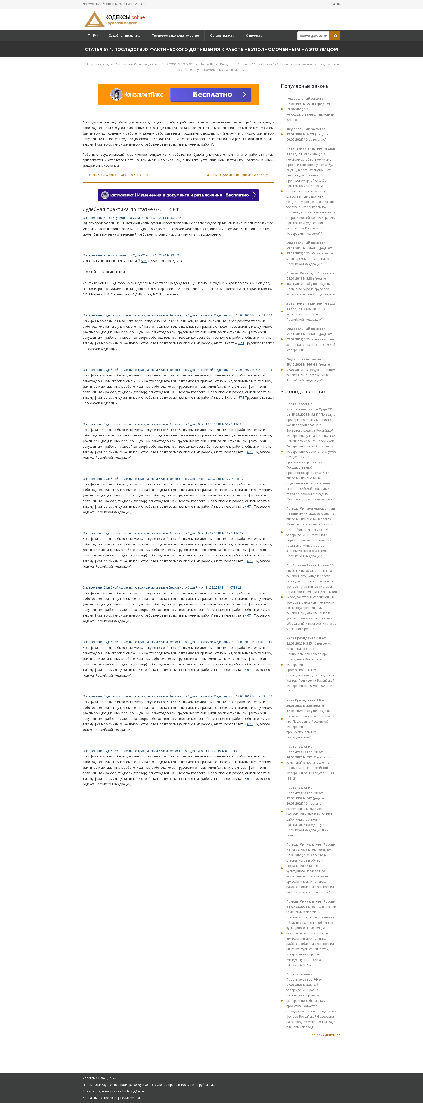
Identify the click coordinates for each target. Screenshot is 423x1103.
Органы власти (222, 35)
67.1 (133, 229)
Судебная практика (125, 35)
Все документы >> (325, 1035)
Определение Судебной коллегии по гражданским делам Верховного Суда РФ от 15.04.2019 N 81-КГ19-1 (161, 751)
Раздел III (228, 64)
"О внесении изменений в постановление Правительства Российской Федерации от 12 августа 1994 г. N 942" (310, 762)
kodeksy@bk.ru (133, 1091)
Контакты (333, 4)
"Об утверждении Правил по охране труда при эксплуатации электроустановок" (311, 283)
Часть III (207, 64)
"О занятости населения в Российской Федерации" (311, 311)
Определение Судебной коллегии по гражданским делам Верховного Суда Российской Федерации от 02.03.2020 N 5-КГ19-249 (177, 315)
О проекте (254, 35)
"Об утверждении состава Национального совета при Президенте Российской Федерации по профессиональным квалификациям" (310, 718)
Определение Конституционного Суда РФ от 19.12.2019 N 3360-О (132, 217)
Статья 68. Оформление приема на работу (235, 175)
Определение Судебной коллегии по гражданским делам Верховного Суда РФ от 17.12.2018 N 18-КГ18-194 (163, 533)
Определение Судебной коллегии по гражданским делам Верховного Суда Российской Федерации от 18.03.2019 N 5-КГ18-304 (177, 696)
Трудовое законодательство (175, 35)
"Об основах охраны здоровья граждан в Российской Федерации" (310, 339)
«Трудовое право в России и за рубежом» (182, 1084)
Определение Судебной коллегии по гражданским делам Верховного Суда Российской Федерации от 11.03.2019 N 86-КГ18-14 (177, 642)
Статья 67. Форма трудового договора (118, 175)
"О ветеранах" (307, 134)
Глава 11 (249, 64)
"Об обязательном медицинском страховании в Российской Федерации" (309, 253)
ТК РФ (93, 35)
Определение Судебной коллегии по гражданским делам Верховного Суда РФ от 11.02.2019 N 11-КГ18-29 (162, 587)
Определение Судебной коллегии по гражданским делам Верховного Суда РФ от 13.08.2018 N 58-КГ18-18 (162, 424)
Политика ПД (130, 1098)
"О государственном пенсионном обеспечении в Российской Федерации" (310, 369)
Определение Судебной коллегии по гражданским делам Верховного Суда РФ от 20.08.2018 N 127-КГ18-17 (163, 479)
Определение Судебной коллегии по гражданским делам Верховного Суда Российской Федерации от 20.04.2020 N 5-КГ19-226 (177, 370)
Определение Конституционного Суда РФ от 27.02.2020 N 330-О (131, 255)
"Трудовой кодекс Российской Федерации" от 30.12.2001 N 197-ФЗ (139, 64)
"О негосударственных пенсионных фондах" (310, 109)
